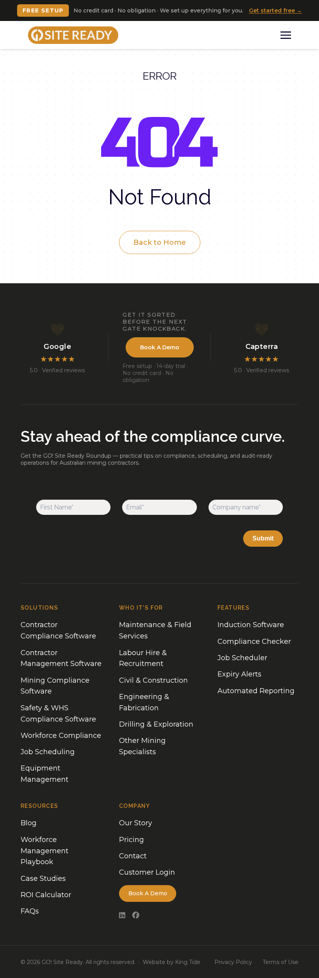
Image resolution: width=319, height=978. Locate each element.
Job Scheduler (242, 658)
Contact (133, 856)
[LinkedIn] (122, 915)
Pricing (131, 839)
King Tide (187, 962)
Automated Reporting (255, 691)
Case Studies (43, 878)
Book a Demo (159, 347)
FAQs (30, 911)
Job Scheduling (48, 752)
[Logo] (73, 35)
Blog (29, 823)
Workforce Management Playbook (44, 850)
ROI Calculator (46, 895)
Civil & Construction (153, 680)
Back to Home (159, 242)
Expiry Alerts (239, 674)
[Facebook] (135, 915)
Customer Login (147, 872)
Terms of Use (280, 962)
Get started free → (275, 10)
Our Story (135, 823)
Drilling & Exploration (156, 724)
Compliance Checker (254, 641)
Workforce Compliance (61, 735)
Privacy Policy (233, 962)
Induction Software (250, 625)
